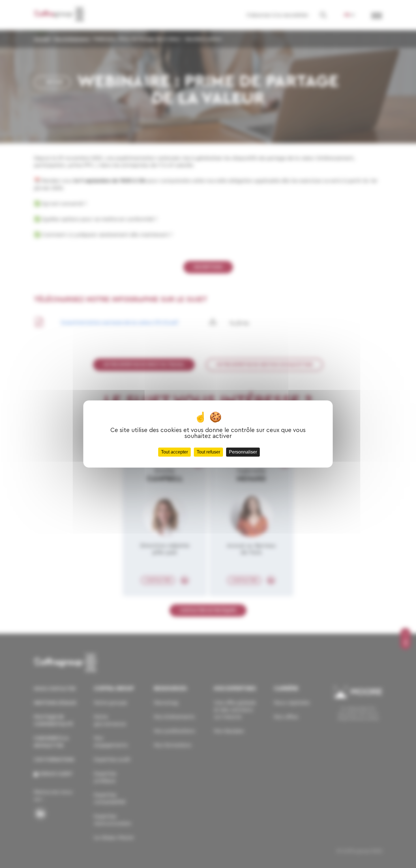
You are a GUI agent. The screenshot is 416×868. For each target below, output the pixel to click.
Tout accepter (174, 452)
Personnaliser (243, 452)
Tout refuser (208, 452)
